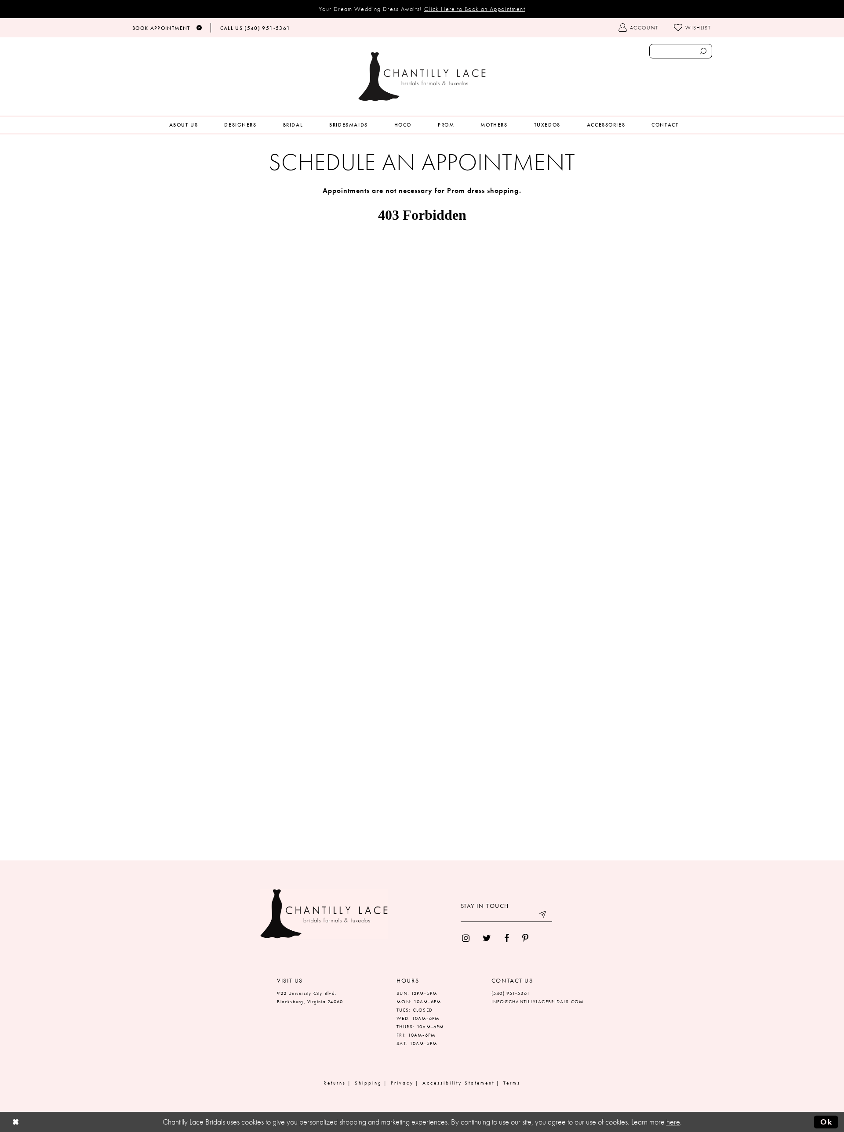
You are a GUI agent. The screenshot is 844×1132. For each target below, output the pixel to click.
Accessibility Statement (458, 1083)
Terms (511, 1083)
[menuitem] (183, 125)
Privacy (402, 1083)
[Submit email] (543, 915)
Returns (335, 1083)
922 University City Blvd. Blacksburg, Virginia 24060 (310, 997)
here (673, 1122)
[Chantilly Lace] (422, 77)
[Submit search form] (703, 51)
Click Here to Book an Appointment (474, 9)
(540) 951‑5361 (510, 993)
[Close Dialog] (15, 1122)
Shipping (368, 1083)
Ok (826, 1121)
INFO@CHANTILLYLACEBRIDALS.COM (537, 1001)
